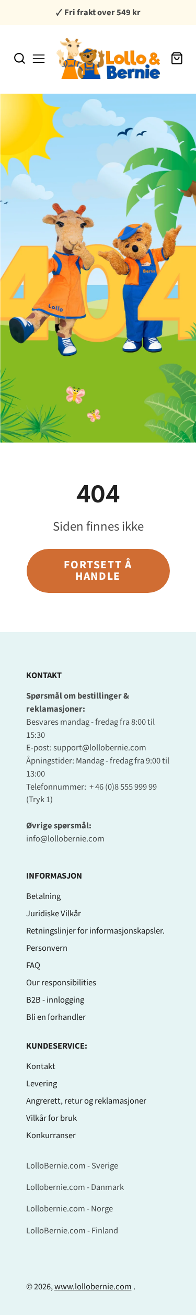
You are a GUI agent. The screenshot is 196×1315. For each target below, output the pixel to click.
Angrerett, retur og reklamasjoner (86, 1101)
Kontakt (40, 1066)
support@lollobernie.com (99, 747)
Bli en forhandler (56, 1017)
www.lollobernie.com (93, 1286)
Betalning (43, 896)
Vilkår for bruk (51, 1118)
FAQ (33, 965)
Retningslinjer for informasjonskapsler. (95, 931)
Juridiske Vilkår (53, 913)
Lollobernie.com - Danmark (75, 1187)
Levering (41, 1083)
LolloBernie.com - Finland (72, 1230)
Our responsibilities (61, 982)
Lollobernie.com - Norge (69, 1208)
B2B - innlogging (55, 1000)
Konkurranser (51, 1135)
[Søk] (19, 58)
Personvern (46, 948)
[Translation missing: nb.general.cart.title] (176, 58)
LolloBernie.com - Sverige (72, 1166)
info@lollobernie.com (65, 839)
